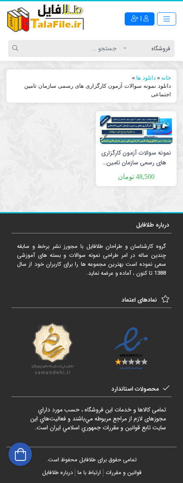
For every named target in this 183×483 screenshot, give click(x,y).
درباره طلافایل (57, 472)
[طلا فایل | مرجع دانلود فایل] (45, 19)
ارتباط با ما (89, 472)
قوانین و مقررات (123, 472)
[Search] (16, 48)
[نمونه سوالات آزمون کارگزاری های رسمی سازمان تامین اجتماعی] (136, 129)
